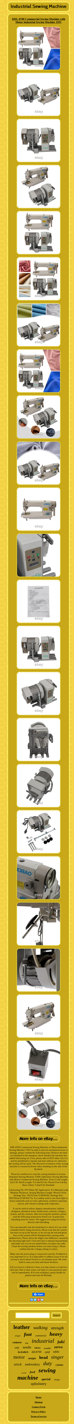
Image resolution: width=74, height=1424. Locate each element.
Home (38, 1397)
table (56, 1351)
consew (17, 1342)
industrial (43, 1341)
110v (26, 1343)
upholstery (38, 1384)
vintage (57, 1379)
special (45, 1379)
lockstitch (23, 1352)
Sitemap (39, 1402)
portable (47, 1348)
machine (27, 1378)
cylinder (59, 1365)
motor (19, 1357)
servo (58, 1347)
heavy (56, 1334)
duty (47, 1363)
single (17, 1335)
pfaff (47, 1352)
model (24, 1373)
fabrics (38, 1348)
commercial (40, 1335)
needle (27, 1347)
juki (61, 1341)
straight (32, 1358)
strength (57, 1328)
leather (21, 1327)
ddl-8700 (36, 1351)
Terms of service (39, 1416)
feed (32, 1372)
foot (28, 1334)
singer (57, 1357)
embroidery (32, 1364)
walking (40, 1327)
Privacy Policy (38, 1411)
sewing (47, 1370)
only (17, 1347)
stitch (18, 1364)
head (43, 1357)
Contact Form (38, 1407)
